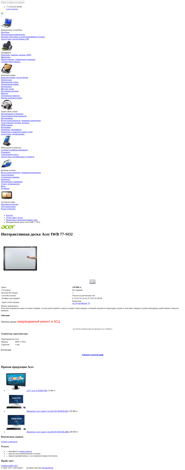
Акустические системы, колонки (15, 123)
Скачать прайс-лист (9, 465)
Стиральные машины (10, 177)
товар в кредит (25, 451)
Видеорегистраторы (9, 204)
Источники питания (9, 91)
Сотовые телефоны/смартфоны (14, 150)
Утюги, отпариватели (10, 184)
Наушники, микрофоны (11, 130)
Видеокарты (6, 87)
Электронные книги (9, 154)
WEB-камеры (7, 125)
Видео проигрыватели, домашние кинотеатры (21, 120)
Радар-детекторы (8, 209)
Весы (3, 186)
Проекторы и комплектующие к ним (16, 132)
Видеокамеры (7, 118)
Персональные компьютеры (13, 34)
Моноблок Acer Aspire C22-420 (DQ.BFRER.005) (48, 411)
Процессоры (6, 80)
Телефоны (5, 188)
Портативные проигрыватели (14, 116)
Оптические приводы (10, 96)
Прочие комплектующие (11, 98)
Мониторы (5, 57)
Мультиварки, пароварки (12, 182)
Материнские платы (9, 82)
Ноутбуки (5, 32)
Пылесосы (5, 179)
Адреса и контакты (12, 9)
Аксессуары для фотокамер (12, 134)
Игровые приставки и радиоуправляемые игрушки (23, 37)
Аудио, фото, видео (14, 218)
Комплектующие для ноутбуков (14, 77)
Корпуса (4, 93)
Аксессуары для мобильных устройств (17, 157)
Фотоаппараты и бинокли (12, 114)
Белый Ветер (47, 468)
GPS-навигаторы (8, 206)
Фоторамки (6, 127)
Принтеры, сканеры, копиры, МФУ (16, 55)
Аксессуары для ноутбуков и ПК (15, 39)
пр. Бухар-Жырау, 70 (81, 303)
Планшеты (5, 152)
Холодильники (7, 175)
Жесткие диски (7, 89)
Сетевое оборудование (10, 62)
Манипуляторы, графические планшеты (18, 59)
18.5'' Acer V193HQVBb (37, 391)
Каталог (9, 215)
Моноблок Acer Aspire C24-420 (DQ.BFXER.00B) (48, 432)
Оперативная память (10, 84)
